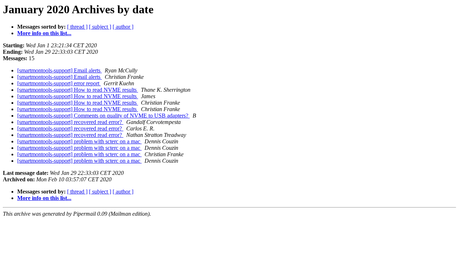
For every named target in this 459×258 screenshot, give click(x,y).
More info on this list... (44, 33)
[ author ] (123, 27)
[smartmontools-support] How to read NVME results (77, 90)
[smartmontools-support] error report (59, 83)
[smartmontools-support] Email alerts (59, 70)
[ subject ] (100, 27)
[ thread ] (77, 27)
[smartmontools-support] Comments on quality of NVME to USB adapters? (103, 116)
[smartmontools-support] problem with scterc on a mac (79, 141)
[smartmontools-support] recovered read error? (70, 122)
